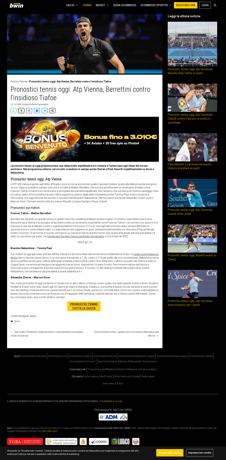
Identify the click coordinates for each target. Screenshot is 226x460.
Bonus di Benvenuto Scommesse (138, 361)
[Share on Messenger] (37, 110)
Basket (100, 5)
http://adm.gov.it (50, 431)
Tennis (87, 5)
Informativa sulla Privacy (98, 376)
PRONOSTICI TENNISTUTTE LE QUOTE (84, 306)
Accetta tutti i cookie (170, 452)
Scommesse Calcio (80, 356)
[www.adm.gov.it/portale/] (113, 419)
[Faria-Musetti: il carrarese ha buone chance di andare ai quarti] (192, 160)
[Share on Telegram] (45, 110)
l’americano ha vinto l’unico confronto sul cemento (75, 236)
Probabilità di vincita (111, 401)
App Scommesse (107, 361)
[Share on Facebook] (29, 110)
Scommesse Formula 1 (83, 361)
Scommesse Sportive (154, 5)
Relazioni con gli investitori (142, 369)
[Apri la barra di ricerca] (215, 5)
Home (14, 81)
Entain (121, 369)
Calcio (70, 5)
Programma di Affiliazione (102, 369)
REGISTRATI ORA (185, 5)
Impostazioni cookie (199, 452)
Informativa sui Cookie (126, 376)
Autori (120, 383)
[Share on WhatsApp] (14, 110)
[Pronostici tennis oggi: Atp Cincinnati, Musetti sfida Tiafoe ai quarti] (192, 65)
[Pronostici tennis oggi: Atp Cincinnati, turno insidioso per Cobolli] (192, 297)
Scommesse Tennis (201, 356)
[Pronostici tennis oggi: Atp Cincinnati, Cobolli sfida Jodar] (192, 206)
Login (205, 5)
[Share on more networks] (52, 110)
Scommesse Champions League (136, 356)
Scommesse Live (57, 356)
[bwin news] (17, 5)
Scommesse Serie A (104, 356)
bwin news (109, 383)
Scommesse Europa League (172, 356)
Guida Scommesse (124, 5)
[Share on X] (21, 110)
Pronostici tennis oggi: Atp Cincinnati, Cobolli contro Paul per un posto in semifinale (190, 118)
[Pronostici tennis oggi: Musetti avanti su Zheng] (192, 251)
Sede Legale (147, 376)
